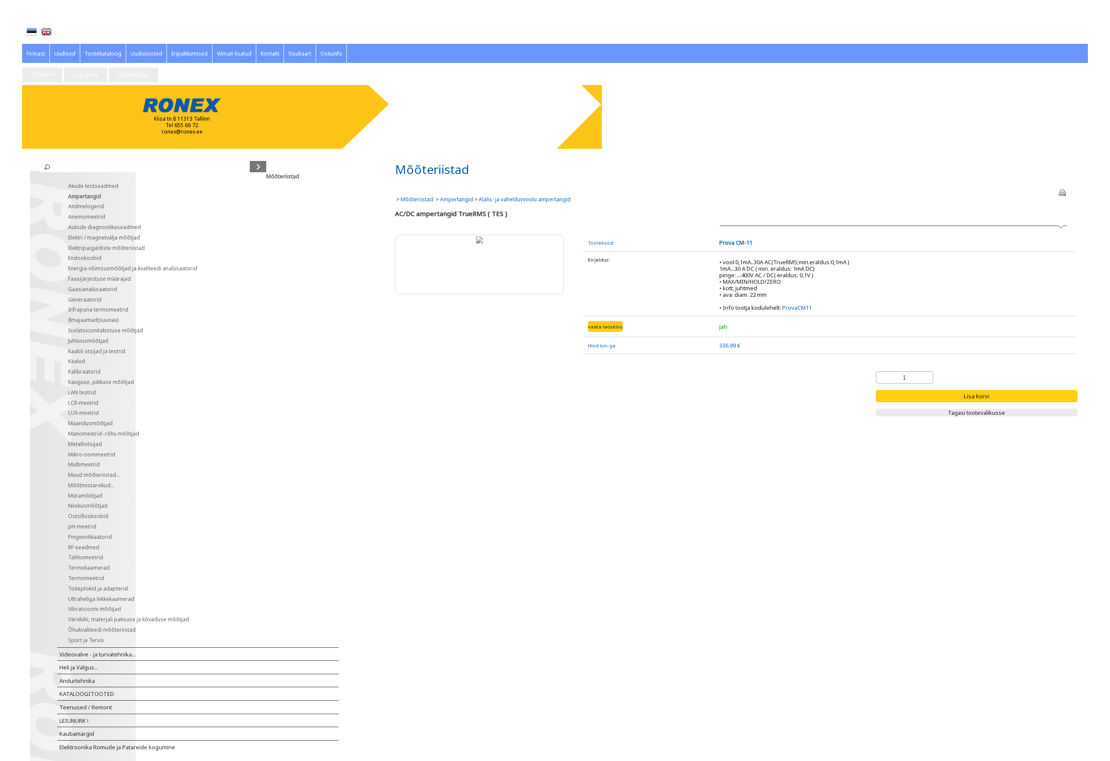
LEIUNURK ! (73, 721)
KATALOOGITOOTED (86, 694)
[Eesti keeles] (31, 31)
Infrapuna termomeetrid (98, 310)
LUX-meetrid (83, 413)
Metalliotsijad (85, 444)
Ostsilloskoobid (88, 516)
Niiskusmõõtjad (88, 506)
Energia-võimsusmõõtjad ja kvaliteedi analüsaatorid (132, 268)
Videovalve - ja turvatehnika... (97, 655)
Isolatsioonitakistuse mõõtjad (105, 331)
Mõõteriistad (75, 176)
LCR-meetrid (83, 403)
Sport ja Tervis (86, 640)
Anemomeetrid (86, 217)
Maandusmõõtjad (90, 423)
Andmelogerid (86, 206)
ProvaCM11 (797, 308)
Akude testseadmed (93, 186)
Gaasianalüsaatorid (92, 289)
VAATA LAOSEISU (605, 326)
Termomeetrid (86, 578)
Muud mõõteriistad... (94, 475)
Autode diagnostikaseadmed (104, 227)
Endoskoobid (84, 258)
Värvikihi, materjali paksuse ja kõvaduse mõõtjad (128, 619)
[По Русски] (61, 32)
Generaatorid (84, 300)
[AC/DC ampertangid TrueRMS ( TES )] (479, 239)
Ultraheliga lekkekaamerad (101, 599)
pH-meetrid (82, 527)
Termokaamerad (89, 568)
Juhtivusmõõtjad (88, 341)
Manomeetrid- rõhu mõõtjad (103, 434)
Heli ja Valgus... (78, 668)
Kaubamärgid (76, 734)
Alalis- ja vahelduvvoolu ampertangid (525, 199)
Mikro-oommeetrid (91, 455)
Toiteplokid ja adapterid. (98, 589)
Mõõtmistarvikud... (91, 485)
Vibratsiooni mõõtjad (94, 609)
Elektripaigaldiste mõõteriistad (106, 248)
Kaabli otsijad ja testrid (96, 351)
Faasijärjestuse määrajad (99, 279)
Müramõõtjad (85, 496)
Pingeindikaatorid (90, 537)
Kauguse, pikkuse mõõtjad (101, 382)
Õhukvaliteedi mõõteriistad (102, 630)
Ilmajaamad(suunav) (93, 320)
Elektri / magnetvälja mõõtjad (104, 238)
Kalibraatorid (84, 372)
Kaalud (76, 361)
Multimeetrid (84, 465)
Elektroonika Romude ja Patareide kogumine (117, 747)
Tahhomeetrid (85, 557)
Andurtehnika (77, 681)
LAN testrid (82, 393)
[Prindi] (1062, 192)
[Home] (46, 31)
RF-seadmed (83, 547)
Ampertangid (84, 196)
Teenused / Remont (85, 708)
